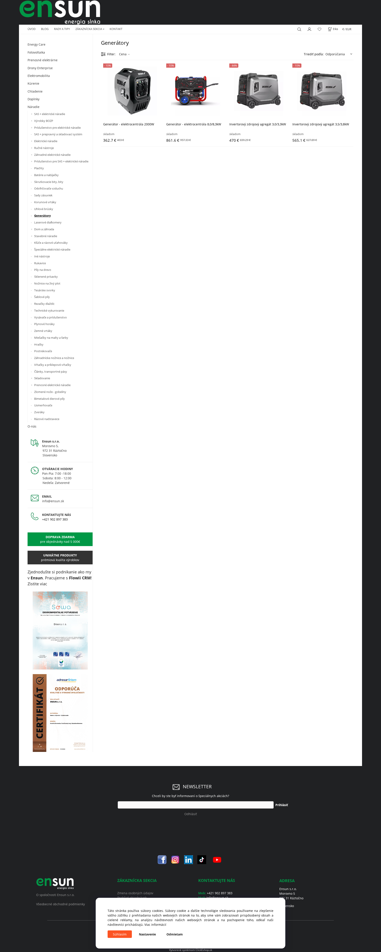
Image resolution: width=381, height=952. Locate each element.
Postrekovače (43, 351)
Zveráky (39, 412)
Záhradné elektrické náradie (52, 155)
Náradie (33, 107)
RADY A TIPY (62, 29)
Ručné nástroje (44, 148)
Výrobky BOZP (43, 121)
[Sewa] (60, 630)
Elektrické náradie (45, 141)
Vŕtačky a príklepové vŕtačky (52, 365)
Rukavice (40, 263)
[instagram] (175, 859)
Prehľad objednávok (132, 898)
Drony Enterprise (40, 68)
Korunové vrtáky (45, 202)
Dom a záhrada (44, 229)
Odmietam (174, 934)
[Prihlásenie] (309, 28)
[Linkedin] (188, 859)
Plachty (39, 168)
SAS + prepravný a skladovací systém (58, 134)
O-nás (32, 426)
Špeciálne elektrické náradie (52, 249)
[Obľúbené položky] (319, 29)
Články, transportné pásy (50, 372)
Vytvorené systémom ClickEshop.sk (190, 950)
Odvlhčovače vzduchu (48, 188)
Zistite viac (37, 583)
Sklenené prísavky (46, 277)
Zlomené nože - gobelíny (50, 392)
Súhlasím (120, 934)
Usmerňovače (43, 405)
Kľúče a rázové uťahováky (51, 243)
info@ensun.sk (53, 501)
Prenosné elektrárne (43, 60)
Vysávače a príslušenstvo (50, 317)
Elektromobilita (39, 76)
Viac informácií (155, 924)
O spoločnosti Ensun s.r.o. (55, 895)
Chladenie (35, 91)
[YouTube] (217, 859)
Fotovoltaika (36, 52)
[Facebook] (162, 859)
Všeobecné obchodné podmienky (60, 904)
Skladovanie (42, 378)
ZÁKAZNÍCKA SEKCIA (88, 29)
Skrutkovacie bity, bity (48, 182)
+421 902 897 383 (55, 519)
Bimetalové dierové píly (49, 399)
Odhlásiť (190, 814)
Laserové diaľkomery (48, 222)
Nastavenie (147, 934)
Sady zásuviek (43, 195)
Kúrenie (33, 83)
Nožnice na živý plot (47, 283)
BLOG (45, 29)
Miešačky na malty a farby (51, 338)
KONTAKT (116, 29)
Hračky (38, 344)
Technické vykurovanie (49, 310)
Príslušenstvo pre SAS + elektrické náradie (61, 161)
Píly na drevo (42, 270)
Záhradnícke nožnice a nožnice (54, 358)
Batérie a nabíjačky (46, 175)
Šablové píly (42, 297)
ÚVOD (31, 29)
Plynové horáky (44, 324)
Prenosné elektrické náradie (52, 385)
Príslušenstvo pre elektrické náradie (57, 128)
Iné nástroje (42, 256)
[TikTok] (201, 859)
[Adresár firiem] (60, 713)
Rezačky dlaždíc (44, 304)
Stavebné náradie (45, 236)
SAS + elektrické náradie (49, 114)
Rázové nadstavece (46, 419)
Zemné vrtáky (43, 331)
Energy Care (36, 44)
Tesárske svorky (44, 290)
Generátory (42, 216)
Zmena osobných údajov (135, 893)
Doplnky (33, 99)
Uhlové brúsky (43, 209)
